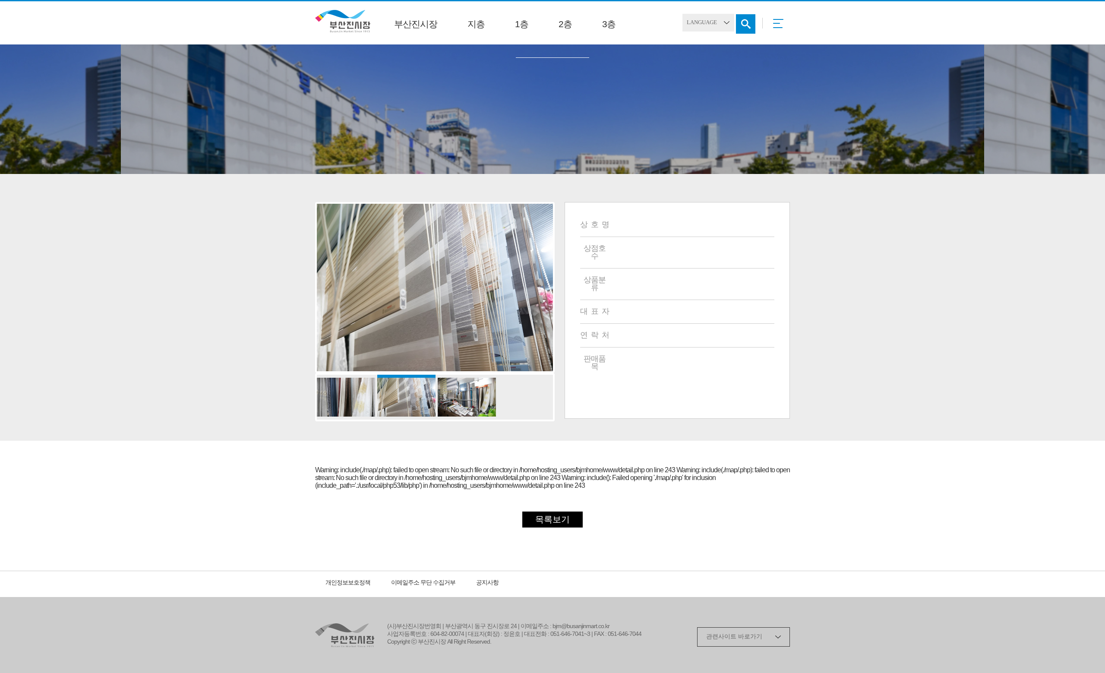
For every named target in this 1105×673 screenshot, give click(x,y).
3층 (609, 24)
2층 (565, 24)
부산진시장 (415, 24)
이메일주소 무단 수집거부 (423, 583)
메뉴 (780, 26)
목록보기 (552, 519)
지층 (476, 24)
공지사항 (487, 583)
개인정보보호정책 (347, 583)
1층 (521, 24)
